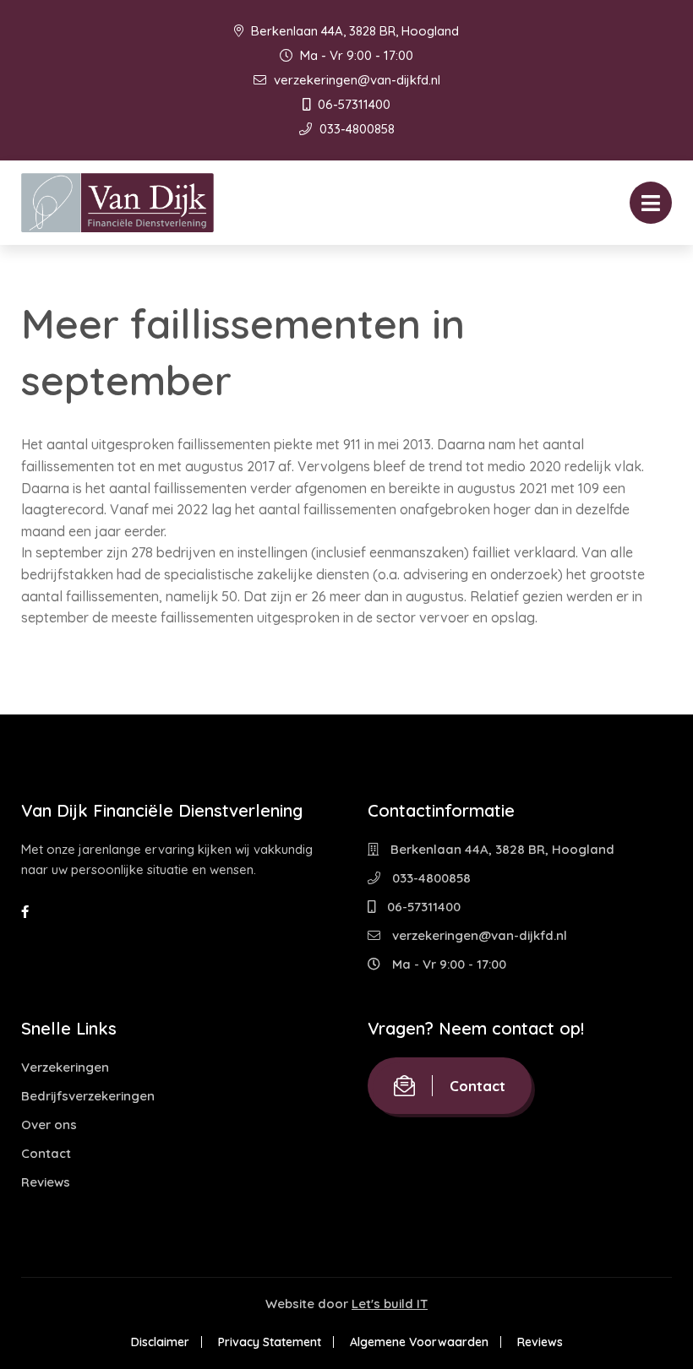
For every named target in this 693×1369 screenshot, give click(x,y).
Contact (46, 1153)
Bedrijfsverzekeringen (88, 1096)
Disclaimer (160, 1342)
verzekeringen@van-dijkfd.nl (355, 80)
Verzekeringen (65, 1067)
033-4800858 (355, 129)
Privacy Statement (269, 1342)
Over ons (49, 1124)
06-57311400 (352, 104)
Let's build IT (390, 1304)
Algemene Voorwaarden (419, 1342)
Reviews (45, 1182)
